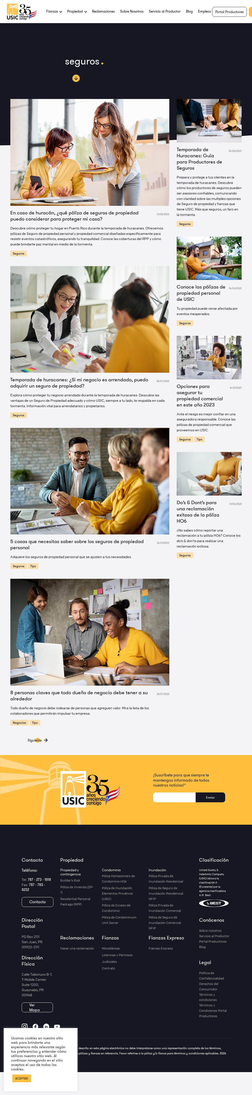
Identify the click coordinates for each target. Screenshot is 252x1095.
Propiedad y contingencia (70, 872)
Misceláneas (111, 948)
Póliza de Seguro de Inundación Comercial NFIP (165, 922)
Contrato (108, 968)
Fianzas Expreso (166, 937)
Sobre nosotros (210, 931)
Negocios (19, 723)
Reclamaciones (103, 11)
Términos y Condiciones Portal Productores (213, 1010)
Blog (189, 11)
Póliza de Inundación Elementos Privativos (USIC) (117, 893)
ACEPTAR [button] (21, 1078)
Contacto (37, 901)
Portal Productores (229, 12)
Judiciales (109, 962)
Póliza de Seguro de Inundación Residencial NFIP (166, 893)
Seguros (18, 253)
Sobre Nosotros (131, 11)
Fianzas (110, 937)
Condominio (111, 870)
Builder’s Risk (70, 880)
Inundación (157, 870)
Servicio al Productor (165, 11)
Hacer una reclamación (77, 948)
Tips (33, 566)
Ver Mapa (34, 1007)
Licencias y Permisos (117, 955)
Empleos (204, 11)
